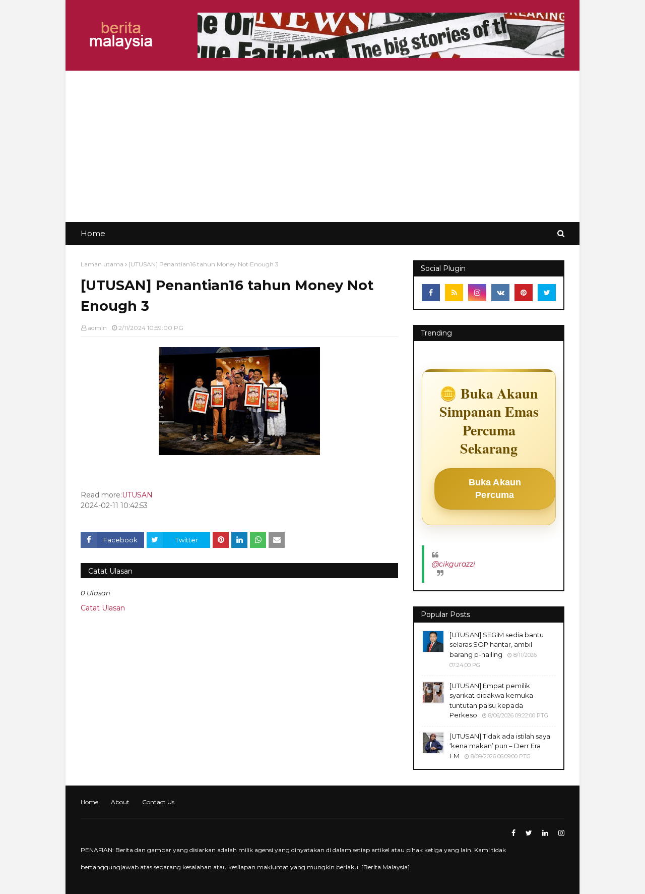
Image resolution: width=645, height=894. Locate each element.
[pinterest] (523, 292)
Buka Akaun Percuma (495, 488)
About (120, 802)
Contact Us (158, 802)
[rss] (454, 292)
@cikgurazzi (453, 564)
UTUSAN (137, 494)
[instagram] (477, 292)
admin (97, 327)
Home (89, 802)
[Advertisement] (322, 146)
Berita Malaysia (385, 867)
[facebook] (431, 292)
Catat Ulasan (103, 607)
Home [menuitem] (93, 233)
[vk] (500, 292)
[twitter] (547, 292)
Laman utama (102, 264)
